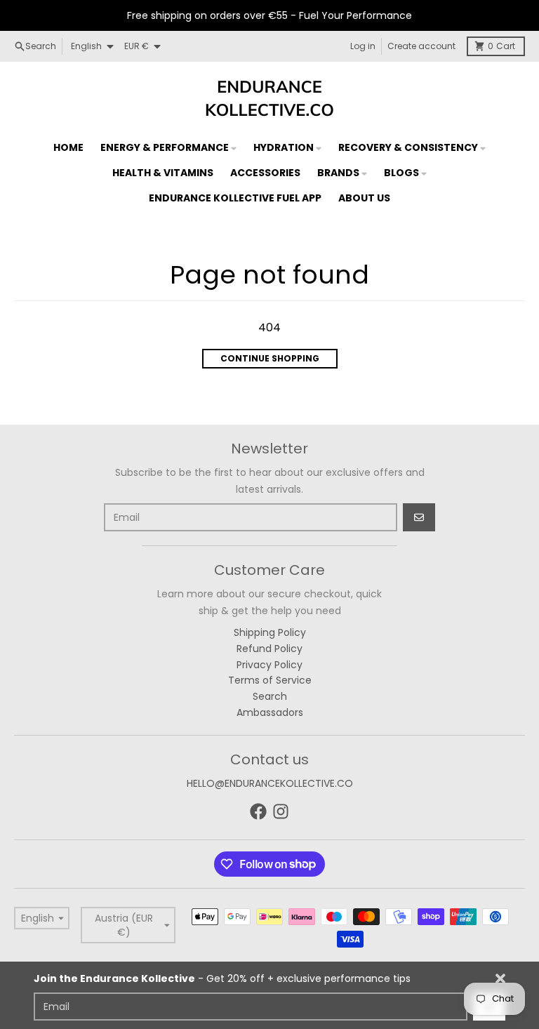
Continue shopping (269, 358)
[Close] (500, 978)
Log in (362, 46)
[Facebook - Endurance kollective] (258, 811)
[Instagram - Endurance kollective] (280, 811)
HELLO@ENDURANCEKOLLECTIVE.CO (270, 783)
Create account (421, 46)
